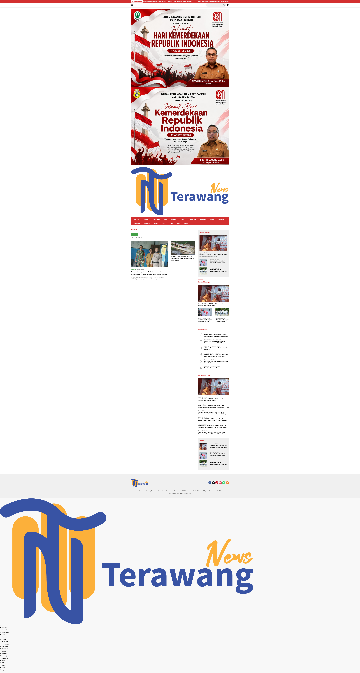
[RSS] (227, 483)
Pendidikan (192, 219)
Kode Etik (196, 491)
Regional (136, 219)
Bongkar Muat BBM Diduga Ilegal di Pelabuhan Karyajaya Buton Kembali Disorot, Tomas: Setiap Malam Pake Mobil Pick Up (212, 426)
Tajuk (156, 223)
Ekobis (212, 219)
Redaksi (160, 491)
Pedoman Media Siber (172, 491)
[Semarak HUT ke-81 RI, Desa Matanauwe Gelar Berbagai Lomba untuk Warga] (213, 243)
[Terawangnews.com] (180, 191)
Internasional (156, 219)
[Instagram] (220, 483)
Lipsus (186, 223)
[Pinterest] (216, 483)
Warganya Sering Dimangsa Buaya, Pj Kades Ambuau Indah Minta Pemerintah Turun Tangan (182, 258)
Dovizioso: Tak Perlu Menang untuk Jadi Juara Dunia (216, 362)
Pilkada (6, 641)
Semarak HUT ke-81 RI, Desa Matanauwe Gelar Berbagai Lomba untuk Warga (213, 255)
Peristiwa (221, 219)
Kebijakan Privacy (208, 491)
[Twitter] (213, 483)
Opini (171, 223)
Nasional (146, 219)
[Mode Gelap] (228, 5)
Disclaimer (220, 491)
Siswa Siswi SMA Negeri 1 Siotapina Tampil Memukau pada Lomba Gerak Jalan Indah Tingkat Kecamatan (163, 1)
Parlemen (6, 644)
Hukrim (173, 219)
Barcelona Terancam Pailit (211, 368)
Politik (182, 219)
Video (178, 223)
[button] (224, 4)
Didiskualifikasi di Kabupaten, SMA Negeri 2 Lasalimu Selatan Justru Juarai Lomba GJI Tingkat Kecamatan (218, 270)
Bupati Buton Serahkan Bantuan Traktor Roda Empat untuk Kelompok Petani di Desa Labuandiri (212, 433)
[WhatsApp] (223, 483)
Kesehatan (203, 219)
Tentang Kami (150, 491)
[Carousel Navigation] (163, 234)
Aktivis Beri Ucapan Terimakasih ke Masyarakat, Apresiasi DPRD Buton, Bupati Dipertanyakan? (214, 342)
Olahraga (137, 223)
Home (141, 491)
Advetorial (147, 223)
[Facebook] (209, 483)
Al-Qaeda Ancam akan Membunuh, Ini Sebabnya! (215, 348)
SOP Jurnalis (186, 491)
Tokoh (163, 223)
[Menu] (132, 5)
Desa (165, 219)
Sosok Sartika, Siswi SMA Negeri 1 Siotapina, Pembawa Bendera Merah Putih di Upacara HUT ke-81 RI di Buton (218, 262)
